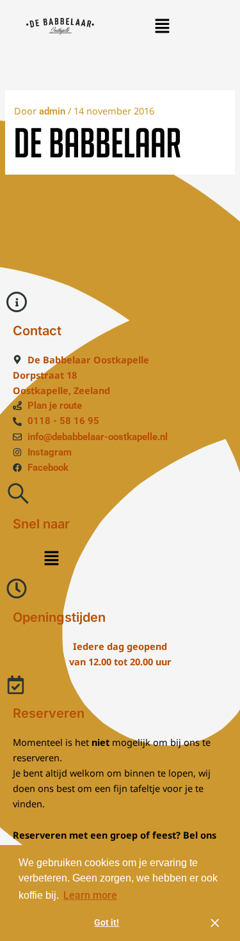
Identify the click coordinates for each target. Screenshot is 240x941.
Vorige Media (120, 199)
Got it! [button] (106, 922)
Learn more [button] (90, 895)
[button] (162, 26)
